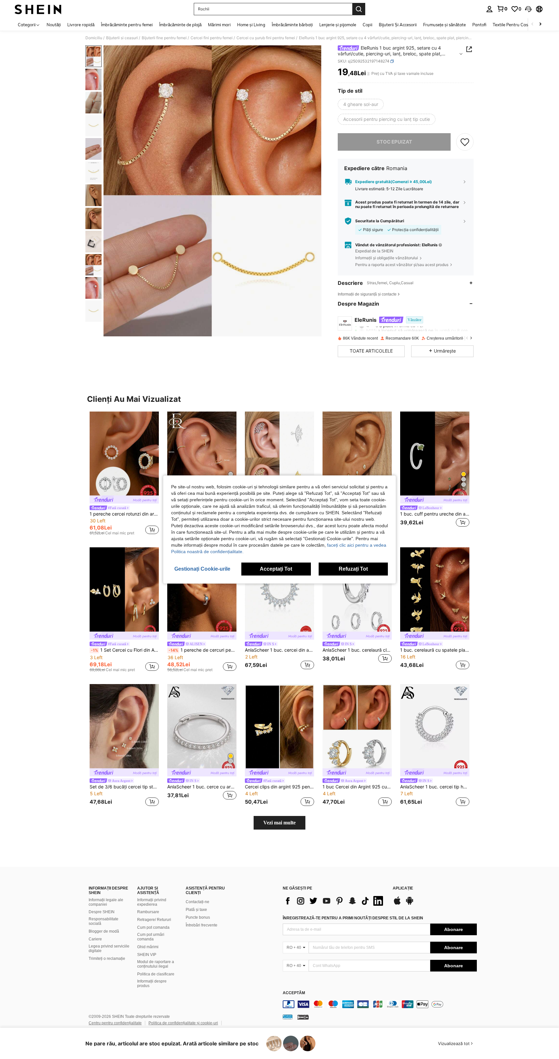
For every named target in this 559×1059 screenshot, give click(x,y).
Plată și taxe (196, 909)
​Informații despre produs (152, 983)
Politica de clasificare (155, 974)
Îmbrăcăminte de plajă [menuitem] (180, 24)
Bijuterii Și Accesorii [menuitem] (398, 24)
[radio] (361, 104)
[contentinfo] (380, 1004)
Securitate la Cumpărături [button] (379, 221)
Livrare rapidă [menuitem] (80, 24)
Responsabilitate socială (103, 921)
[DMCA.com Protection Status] (303, 1017)
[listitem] (124, 474)
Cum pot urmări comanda (150, 936)
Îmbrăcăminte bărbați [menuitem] (292, 24)
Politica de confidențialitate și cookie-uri (183, 1023)
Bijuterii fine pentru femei (164, 38)
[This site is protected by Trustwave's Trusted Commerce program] (287, 1017)
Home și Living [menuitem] (251, 24)
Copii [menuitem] (367, 24)
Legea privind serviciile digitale (109, 948)
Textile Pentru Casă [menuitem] (511, 24)
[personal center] (489, 9)
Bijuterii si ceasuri (122, 38)
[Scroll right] (540, 24)
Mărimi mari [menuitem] (219, 24)
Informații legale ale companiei (106, 902)
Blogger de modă (104, 931)
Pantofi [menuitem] (479, 24)
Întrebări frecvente (201, 925)
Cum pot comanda (153, 927)
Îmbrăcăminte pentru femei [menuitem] (127, 24)
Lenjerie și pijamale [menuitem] (337, 24)
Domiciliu (93, 38)
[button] (528, 9)
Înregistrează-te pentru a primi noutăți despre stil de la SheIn (353, 918)
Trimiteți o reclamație (107, 958)
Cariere (95, 939)
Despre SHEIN (102, 912)
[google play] (409, 904)
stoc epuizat (394, 142)
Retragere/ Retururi (154, 919)
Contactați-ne (197, 902)
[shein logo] (38, 9)
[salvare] (465, 142)
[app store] (397, 904)
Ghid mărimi (148, 947)
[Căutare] (358, 9)
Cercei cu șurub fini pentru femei (265, 38)
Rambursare (148, 912)
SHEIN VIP (146, 954)
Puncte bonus (198, 917)
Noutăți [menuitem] (54, 24)
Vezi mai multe (279, 822)
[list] (334, 901)
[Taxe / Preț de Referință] (368, 73)
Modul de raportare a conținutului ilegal (155, 964)
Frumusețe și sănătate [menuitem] (444, 24)
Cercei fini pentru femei (212, 38)
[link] (502, 9)
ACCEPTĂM (294, 993)
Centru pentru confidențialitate (115, 1023)
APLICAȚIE (403, 888)
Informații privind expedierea (151, 902)
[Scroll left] (532, 24)
